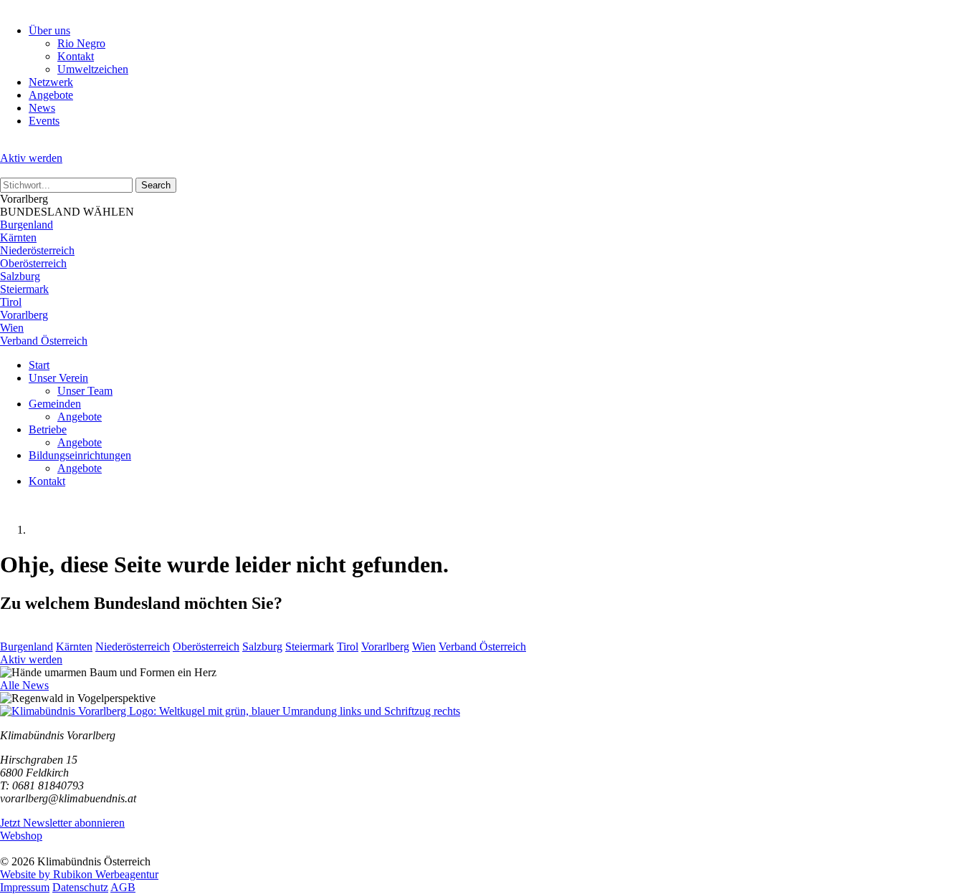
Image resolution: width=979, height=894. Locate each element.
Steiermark (24, 289)
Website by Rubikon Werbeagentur (79, 874)
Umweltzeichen (92, 69)
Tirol (11, 302)
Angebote (51, 95)
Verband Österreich (43, 341)
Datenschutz (80, 887)
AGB (122, 887)
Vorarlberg (24, 315)
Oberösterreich (33, 263)
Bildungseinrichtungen (80, 455)
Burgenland (26, 224)
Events (44, 121)
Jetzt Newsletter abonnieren (62, 823)
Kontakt (75, 56)
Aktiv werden (31, 158)
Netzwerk (51, 82)
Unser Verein (58, 378)
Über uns (49, 30)
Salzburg (20, 276)
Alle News (24, 685)
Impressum (24, 887)
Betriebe (48, 429)
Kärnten (18, 237)
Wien (12, 328)
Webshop (21, 836)
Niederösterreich (37, 250)
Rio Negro (81, 43)
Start (39, 365)
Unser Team (85, 391)
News (42, 108)
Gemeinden (55, 404)
